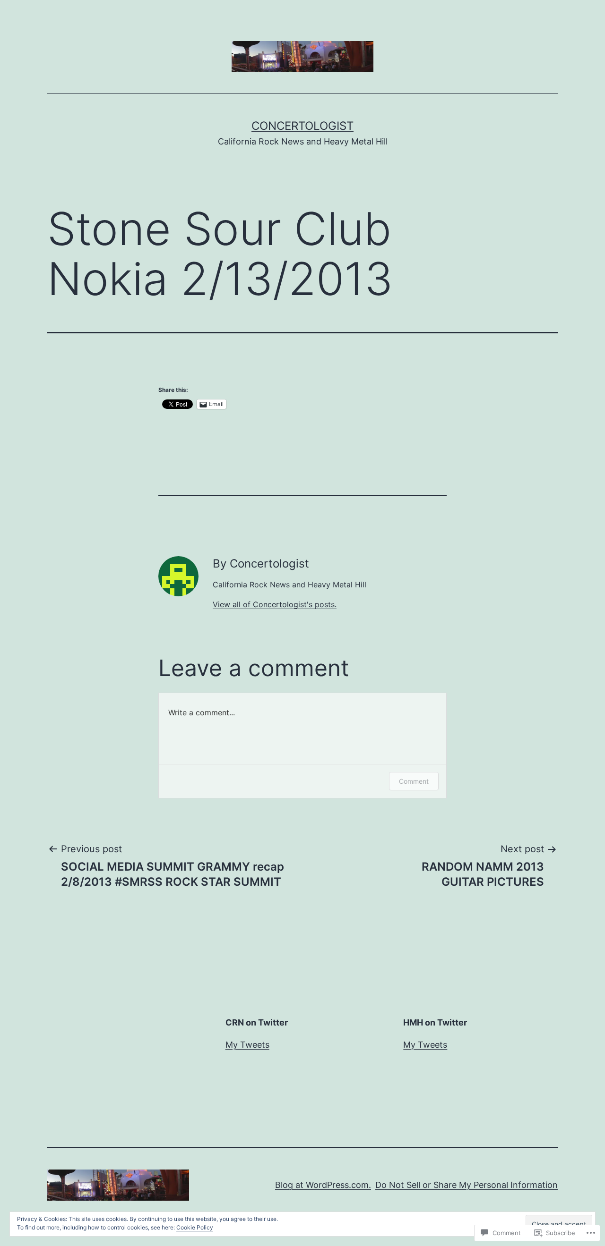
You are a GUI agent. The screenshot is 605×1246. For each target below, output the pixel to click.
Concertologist (302, 126)
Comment (414, 781)
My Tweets (247, 1045)
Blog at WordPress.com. (323, 1185)
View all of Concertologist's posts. (275, 604)
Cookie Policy (194, 1227)
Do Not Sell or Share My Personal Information (466, 1185)
